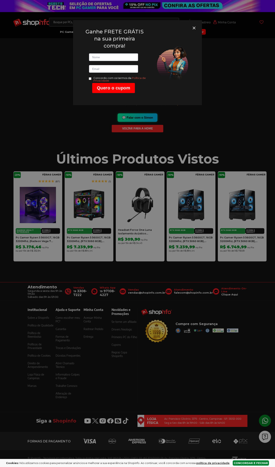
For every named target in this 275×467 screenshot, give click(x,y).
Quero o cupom (113, 87)
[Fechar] (194, 28)
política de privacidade (213, 463)
